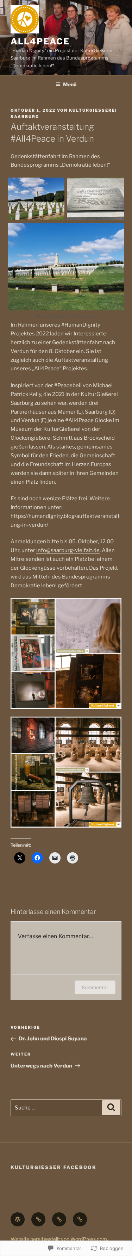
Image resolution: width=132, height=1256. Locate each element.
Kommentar (95, 987)
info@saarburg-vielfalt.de (68, 550)
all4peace (40, 41)
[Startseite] (18, 1219)
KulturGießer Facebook (53, 1167)
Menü (69, 84)
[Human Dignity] (59, 1219)
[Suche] (111, 1107)
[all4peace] (80, 1219)
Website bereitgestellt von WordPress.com (59, 1239)
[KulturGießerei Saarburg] (38, 1219)
